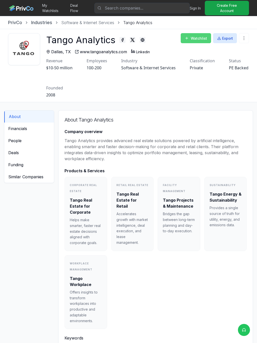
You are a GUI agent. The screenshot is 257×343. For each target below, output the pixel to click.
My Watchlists (50, 8)
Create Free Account (227, 8)
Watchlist (199, 38)
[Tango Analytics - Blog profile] (143, 40)
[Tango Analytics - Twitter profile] (133, 40)
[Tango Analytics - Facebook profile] (122, 40)
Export (227, 38)
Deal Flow (74, 8)
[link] (137, 23)
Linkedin (143, 52)
